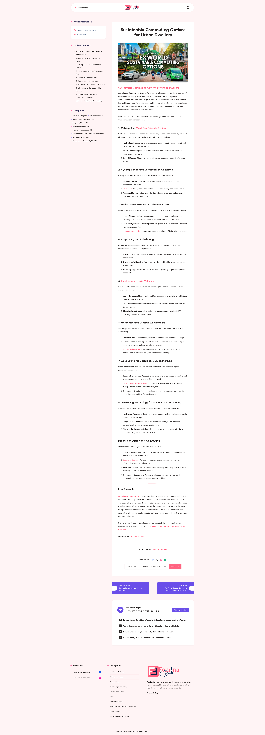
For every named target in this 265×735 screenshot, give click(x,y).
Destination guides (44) (80, 137)
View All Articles (180, 610)
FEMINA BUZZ (144, 731)
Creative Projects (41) (96, 133)
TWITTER (145, 536)
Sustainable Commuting (128, 496)
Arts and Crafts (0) (96, 116)
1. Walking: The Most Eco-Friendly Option (88, 59)
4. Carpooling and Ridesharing (86, 78)
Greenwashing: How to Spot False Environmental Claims (146, 638)
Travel (112, 697)
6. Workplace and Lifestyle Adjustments (90, 84)
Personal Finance (116, 682)
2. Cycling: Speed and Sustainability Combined (89, 66)
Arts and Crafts (115, 711)
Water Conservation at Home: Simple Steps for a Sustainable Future (152, 626)
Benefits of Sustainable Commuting (89, 101)
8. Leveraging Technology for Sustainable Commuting (86, 95)
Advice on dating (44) (79, 116)
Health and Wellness (117, 672)
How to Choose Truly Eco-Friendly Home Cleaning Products (148, 632)
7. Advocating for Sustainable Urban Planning (89, 89)
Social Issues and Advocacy (119, 716)
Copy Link (175, 566)
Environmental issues (159, 549)
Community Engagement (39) (82, 130)
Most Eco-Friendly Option (150, 127)
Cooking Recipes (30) (79, 133)
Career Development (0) (80, 126)
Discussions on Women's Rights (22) (84, 141)
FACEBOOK (134, 536)
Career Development (117, 692)
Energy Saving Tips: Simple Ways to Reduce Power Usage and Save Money (154, 620)
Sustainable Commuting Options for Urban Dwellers (148, 87)
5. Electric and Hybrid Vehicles (87, 81)
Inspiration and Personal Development (123, 706)
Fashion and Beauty (116, 677)
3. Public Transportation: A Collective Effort (89, 72)
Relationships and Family (118, 687)
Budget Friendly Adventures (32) (83, 119)
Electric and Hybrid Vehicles (137, 280)
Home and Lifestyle (116, 701)
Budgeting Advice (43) (80, 123)
